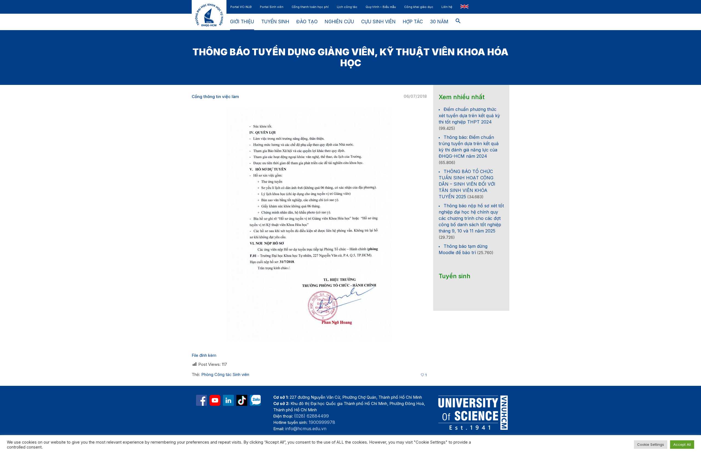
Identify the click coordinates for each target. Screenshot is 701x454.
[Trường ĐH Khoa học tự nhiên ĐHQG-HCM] (201, 400)
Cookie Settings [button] (650, 444)
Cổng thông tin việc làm (215, 96)
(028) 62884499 (311, 416)
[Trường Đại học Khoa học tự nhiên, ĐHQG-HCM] (214, 400)
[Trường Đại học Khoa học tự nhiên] (228, 400)
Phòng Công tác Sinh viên (225, 374)
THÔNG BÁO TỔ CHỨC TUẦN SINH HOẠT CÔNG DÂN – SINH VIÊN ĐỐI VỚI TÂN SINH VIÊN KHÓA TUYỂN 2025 (467, 184)
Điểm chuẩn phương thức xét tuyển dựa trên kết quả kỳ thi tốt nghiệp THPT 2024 (469, 116)
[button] (458, 22)
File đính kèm (204, 355)
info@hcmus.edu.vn (305, 428)
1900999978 (322, 422)
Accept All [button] (682, 444)
